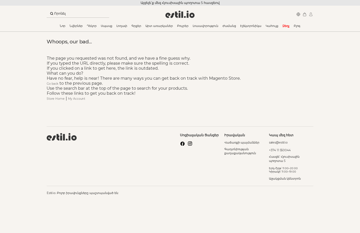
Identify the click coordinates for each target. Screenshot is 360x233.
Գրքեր (136, 26)
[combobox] (78, 14)
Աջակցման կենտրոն (285, 178)
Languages (297, 14)
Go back (52, 84)
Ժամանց (229, 26)
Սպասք (106, 26)
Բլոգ (297, 26)
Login (310, 14)
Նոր (63, 26)
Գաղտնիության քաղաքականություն (240, 151)
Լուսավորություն (205, 26)
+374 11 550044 (280, 150)
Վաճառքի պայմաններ (241, 142)
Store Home (56, 99)
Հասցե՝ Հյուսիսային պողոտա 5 (284, 159)
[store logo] (180, 14)
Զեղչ (285, 26)
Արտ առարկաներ (159, 26)
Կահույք (272, 26)
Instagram (190, 143)
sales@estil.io (278, 142)
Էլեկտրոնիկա (250, 26)
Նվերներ (76, 26)
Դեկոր (91, 26)
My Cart (303, 14)
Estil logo (113, 156)
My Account (76, 99)
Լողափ (121, 26)
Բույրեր (183, 26)
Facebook (182, 143)
